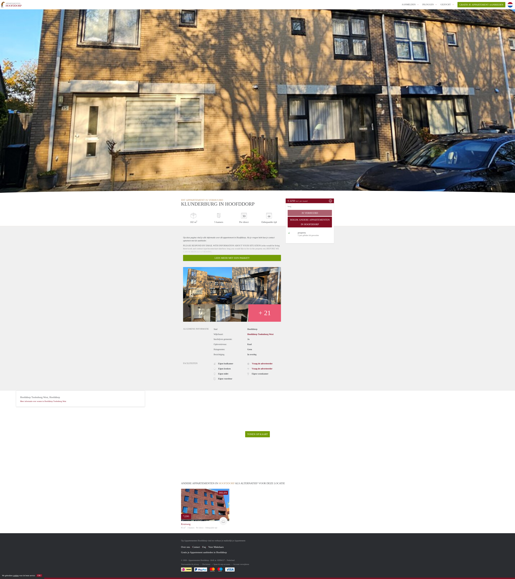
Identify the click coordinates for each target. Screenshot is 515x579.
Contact (196, 547)
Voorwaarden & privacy (190, 564)
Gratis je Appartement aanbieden (481, 4)
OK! (39, 575)
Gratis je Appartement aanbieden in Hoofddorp (204, 552)
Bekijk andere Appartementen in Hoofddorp (310, 222)
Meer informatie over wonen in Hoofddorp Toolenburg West (43, 401)
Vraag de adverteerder (262, 363)
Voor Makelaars (216, 547)
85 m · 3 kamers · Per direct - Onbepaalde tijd (199, 528)
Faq (204, 547)
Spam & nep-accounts (222, 564)
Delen (223, 492)
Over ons (185, 547)
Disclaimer (206, 564)
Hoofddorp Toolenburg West (260, 334)
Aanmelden (409, 4)
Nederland (231, 560)
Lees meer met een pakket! (232, 258)
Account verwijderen (241, 564)
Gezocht (445, 4)
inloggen (428, 4)
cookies (16, 576)
